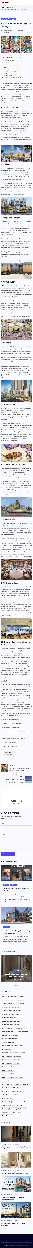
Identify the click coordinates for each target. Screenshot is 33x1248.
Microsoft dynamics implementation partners (13, 1059)
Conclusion (8, 79)
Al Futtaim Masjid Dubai (8, 1003)
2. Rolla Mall (6, 62)
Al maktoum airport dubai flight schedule (12, 1010)
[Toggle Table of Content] (19, 57)
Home (2, 7)
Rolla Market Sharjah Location (9, 1102)
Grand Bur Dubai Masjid (8, 1042)
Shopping (10, 7)
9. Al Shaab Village (7, 75)
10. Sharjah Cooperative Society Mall (12, 77)
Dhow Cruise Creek (7, 1028)
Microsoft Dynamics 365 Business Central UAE (14, 1052)
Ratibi (16, 1094)
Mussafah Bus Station (7, 1070)
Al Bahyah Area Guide (7, 1000)
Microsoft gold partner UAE (9, 1066)
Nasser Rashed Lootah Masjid (10, 1087)
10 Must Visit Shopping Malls (9, 753)
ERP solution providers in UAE (10, 1038)
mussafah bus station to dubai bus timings (12, 1077)
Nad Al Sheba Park (7, 1084)
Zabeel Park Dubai (16, 1112)
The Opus (19, 1105)
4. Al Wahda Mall (7, 66)
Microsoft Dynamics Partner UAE (10, 1063)
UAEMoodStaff (8, 894)
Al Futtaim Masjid (21, 1000)
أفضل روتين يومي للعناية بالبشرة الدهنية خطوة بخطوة (14, 1173)
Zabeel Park (5, 1112)
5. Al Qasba (6, 67)
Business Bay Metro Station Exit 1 (10, 1021)
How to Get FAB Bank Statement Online (12, 1045)
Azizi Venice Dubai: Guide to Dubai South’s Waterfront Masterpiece (16, 975)
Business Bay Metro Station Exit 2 (10, 1024)
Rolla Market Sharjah (7, 1098)
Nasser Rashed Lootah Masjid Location (12, 1091)
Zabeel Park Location (7, 1116)
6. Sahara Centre (7, 69)
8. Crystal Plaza (7, 73)
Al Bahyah (22, 996)
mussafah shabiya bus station (9, 1080)
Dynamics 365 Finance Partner (10, 1035)
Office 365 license (6, 1094)
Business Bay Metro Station (9, 1017)
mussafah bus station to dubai (9, 1073)
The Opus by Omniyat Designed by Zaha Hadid (14, 1109)
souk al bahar (24, 1102)
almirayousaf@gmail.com (20, 1245)
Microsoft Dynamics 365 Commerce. (11, 1056)
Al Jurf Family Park (22, 1003)
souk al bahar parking (7, 1105)
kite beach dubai (6, 1049)
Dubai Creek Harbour (23, 1031)
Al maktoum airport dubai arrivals (10, 1007)
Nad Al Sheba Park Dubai (22, 1084)
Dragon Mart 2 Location (8, 1031)
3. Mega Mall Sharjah (8, 64)
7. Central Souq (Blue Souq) (10, 71)
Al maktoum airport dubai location (10, 1014)
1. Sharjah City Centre (8, 60)
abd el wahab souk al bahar (9, 996)
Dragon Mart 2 (19, 1028)
